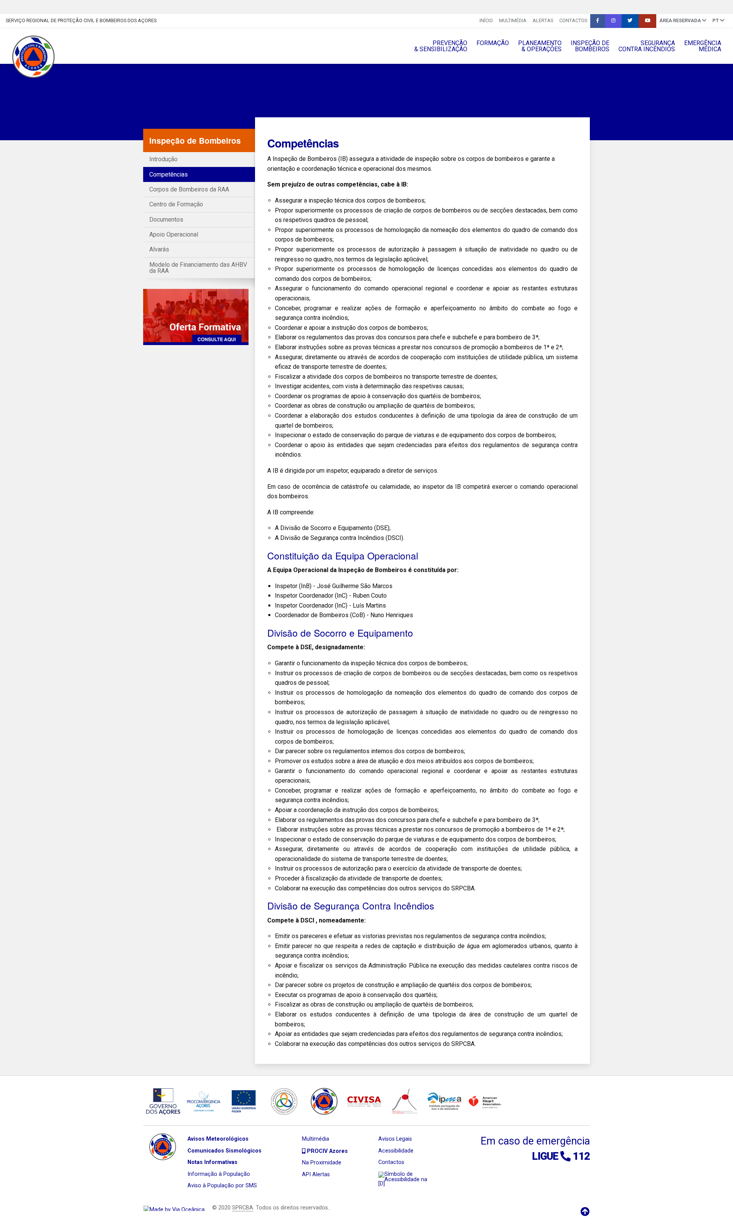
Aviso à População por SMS (222, 1185)
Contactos (573, 20)
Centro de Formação (176, 204)
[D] (381, 1183)
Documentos (166, 219)
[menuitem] (486, 21)
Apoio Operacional (173, 234)
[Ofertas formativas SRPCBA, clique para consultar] (196, 316)
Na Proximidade (321, 1162)
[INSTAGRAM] (613, 21)
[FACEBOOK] (597, 21)
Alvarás (159, 249)
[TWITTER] (630, 21)
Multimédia (512, 20)
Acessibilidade (395, 1151)
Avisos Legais (395, 1139)
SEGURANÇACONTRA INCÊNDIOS (646, 46)
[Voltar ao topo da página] (585, 1212)
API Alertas (316, 1174)
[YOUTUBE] (647, 21)
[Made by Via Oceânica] (174, 1207)
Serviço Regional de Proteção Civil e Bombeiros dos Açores (81, 20)
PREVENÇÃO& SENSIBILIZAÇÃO (440, 46)
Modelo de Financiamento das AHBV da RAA (198, 267)
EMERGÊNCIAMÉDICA (702, 46)
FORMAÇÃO (492, 43)
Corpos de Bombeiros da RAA (189, 189)
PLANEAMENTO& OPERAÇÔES (540, 46)
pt (716, 20)
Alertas (543, 20)
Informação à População (218, 1174)
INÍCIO (486, 20)
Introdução (163, 159)
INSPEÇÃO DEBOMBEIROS (590, 46)
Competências (168, 174)
